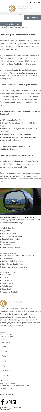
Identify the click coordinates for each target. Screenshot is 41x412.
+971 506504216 (7, 394)
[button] (20, 13)
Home (4, 346)
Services (5, 351)
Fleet (4, 361)
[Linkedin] (13, 402)
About (4, 356)
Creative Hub (6, 371)
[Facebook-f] (2, 402)
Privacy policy (5, 409)
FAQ (3, 366)
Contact (5, 375)
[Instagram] (8, 402)
